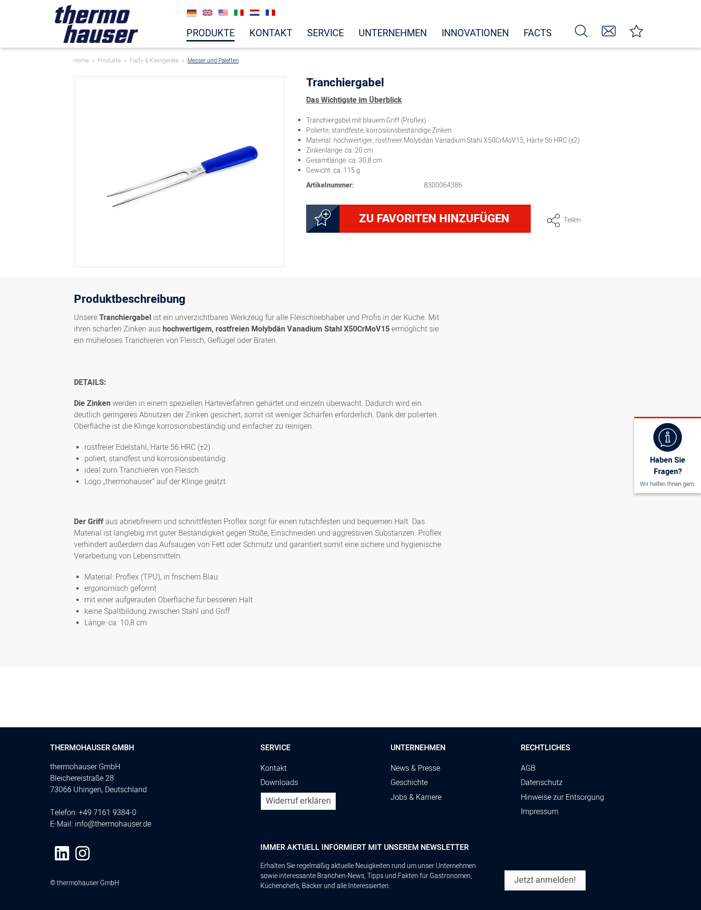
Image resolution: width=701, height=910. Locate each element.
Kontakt (273, 768)
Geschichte (409, 782)
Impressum (539, 812)
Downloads (279, 782)
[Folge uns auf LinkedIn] (62, 853)
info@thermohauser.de (113, 824)
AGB (528, 768)
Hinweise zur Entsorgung (562, 797)
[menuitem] (581, 30)
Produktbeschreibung (130, 301)
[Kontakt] (609, 30)
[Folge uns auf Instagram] (82, 853)
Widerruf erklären (298, 801)
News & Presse (415, 768)
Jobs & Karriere (416, 797)
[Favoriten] (637, 30)
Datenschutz (542, 782)
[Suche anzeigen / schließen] (581, 30)
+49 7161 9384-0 (107, 812)
